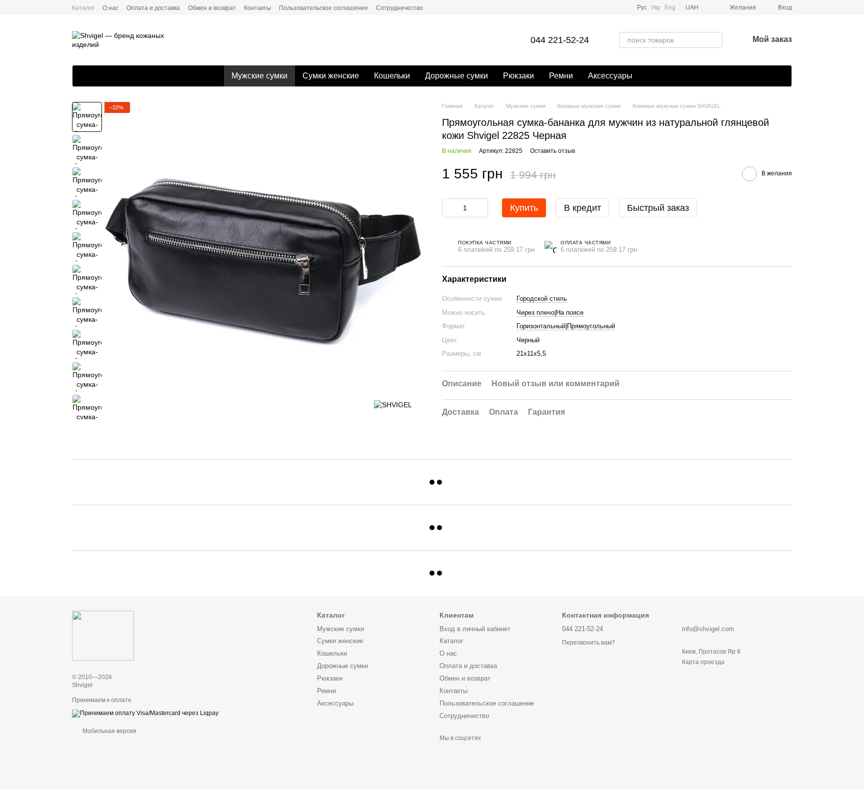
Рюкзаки (518, 75)
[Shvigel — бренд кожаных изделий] (103, 635)
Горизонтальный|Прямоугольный (565, 326)
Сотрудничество (399, 7)
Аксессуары (610, 75)
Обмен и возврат (212, 7)
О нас (110, 7)
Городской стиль (541, 299)
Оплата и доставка (153, 7)
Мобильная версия (108, 731)
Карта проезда (703, 662)
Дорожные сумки (456, 75)
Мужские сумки (260, 75)
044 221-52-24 (559, 39)
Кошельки (392, 75)
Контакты (257, 7)
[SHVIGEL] (393, 404)
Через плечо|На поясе (550, 312)
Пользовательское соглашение (323, 7)
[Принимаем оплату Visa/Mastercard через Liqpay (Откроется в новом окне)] (145, 713)
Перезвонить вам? (588, 642)
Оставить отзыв (552, 150)
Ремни (561, 75)
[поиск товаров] (714, 40)
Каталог (83, 7)
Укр (655, 7)
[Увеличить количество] (481, 208)
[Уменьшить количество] (449, 208)
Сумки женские (330, 75)
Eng (670, 7)
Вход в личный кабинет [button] (475, 629)
